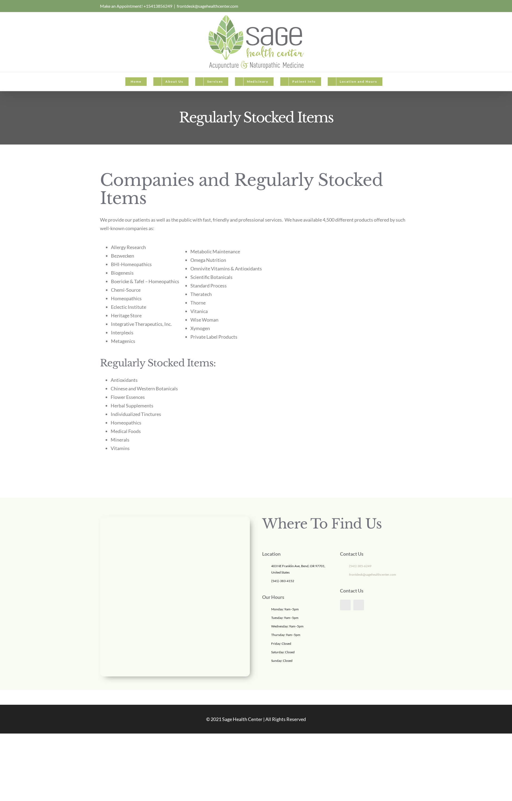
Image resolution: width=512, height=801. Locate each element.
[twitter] (358, 605)
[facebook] (345, 605)
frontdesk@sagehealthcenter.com (207, 6)
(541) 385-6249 (360, 566)
